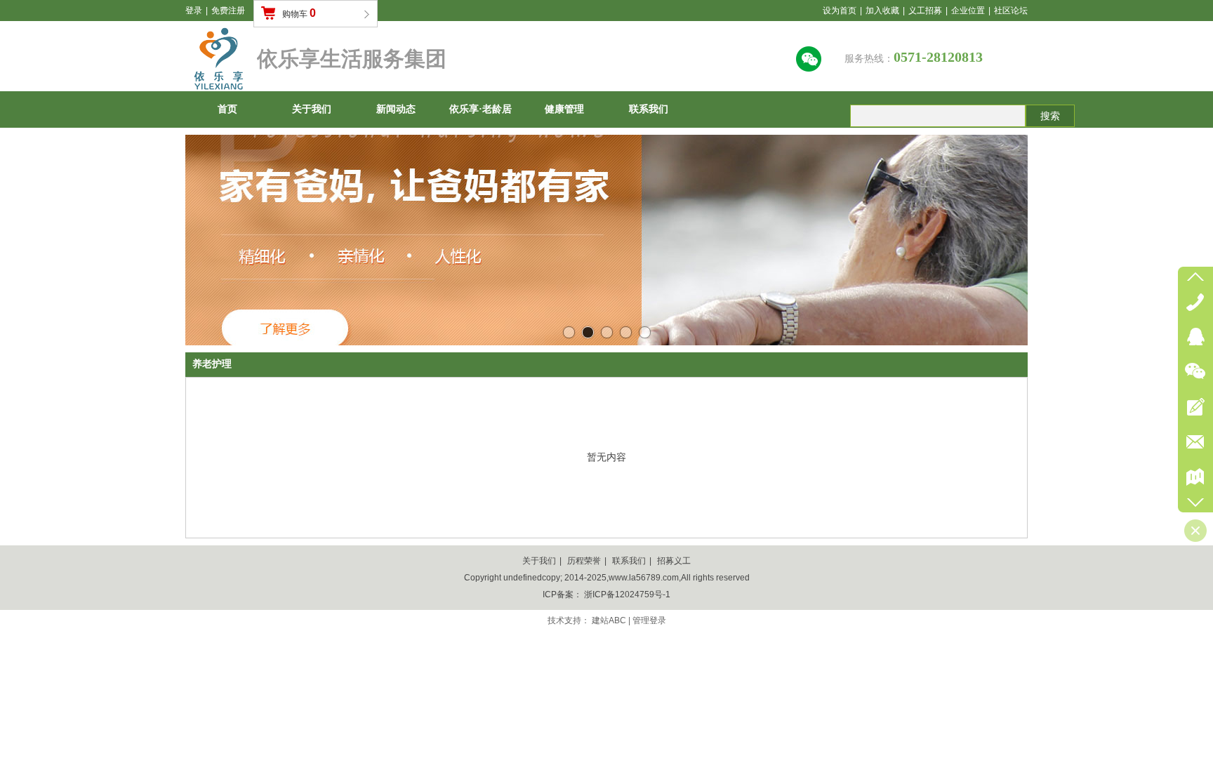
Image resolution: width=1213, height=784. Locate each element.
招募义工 (674, 561)
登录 (193, 10)
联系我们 (629, 561)
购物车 (299, 13)
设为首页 (839, 10)
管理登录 (649, 620)
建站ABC (609, 620)
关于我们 (539, 561)
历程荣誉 (584, 561)
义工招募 (925, 10)
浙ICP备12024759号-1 (627, 594)
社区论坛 (1011, 10)
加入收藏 (882, 10)
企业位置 (968, 10)
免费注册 (228, 10)
